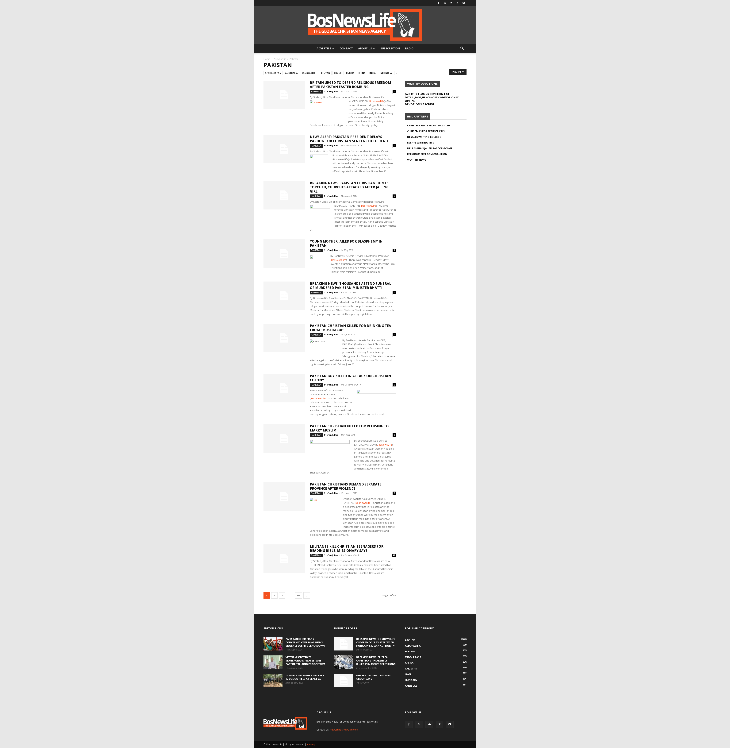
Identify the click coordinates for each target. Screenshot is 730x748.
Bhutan (325, 72)
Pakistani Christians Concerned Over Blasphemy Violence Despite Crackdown (305, 642)
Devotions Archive (420, 104)
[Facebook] (438, 3)
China (361, 72)
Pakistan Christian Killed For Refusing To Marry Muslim (349, 428)
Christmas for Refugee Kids (426, 131)
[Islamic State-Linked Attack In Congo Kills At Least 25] (272, 680)
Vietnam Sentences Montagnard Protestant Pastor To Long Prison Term (305, 660)
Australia (291, 72)
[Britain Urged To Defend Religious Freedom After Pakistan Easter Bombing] (284, 95)
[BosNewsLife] (365, 25)
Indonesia (386, 72)
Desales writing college (424, 137)
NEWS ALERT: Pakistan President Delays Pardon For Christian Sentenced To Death (350, 139)
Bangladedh (309, 72)
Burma (350, 72)
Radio (409, 48)
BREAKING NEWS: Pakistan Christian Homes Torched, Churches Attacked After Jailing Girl (349, 187)
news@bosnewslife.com (344, 729)
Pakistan (316, 91)
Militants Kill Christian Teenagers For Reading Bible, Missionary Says (346, 548)
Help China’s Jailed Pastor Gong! (429, 148)
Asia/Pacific (280, 59)
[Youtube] (464, 3)
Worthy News (416, 159)
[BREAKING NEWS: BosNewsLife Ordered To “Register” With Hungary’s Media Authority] (343, 643)
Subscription (390, 48)
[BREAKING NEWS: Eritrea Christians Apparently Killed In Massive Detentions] (343, 662)
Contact (346, 48)
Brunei (338, 72)
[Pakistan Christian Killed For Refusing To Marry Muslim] (284, 438)
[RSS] (445, 3)
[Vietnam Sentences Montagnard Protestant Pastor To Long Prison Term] (272, 662)
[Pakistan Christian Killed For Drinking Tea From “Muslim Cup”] (284, 338)
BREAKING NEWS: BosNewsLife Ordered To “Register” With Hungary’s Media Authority (375, 642)
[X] (457, 3)
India (372, 72)
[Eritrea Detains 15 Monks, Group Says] (343, 680)
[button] (462, 49)
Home (266, 59)
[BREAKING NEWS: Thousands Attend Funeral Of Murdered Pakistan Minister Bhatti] (284, 296)
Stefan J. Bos (331, 91)
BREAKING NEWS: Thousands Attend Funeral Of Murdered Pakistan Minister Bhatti (350, 285)
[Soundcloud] (451, 3)
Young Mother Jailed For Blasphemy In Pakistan (346, 243)
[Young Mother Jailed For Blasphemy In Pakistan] (284, 253)
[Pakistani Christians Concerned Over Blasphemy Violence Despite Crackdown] (272, 643)
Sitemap (311, 744)
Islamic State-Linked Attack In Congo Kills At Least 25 (305, 677)
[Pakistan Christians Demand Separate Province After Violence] (284, 496)
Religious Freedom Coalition (427, 154)
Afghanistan (273, 72)
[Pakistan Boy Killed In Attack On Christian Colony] (284, 388)
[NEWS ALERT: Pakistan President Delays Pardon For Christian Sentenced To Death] (284, 149)
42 (394, 555)
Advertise (324, 48)
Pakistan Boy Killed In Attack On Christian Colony (350, 378)
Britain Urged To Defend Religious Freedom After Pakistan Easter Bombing (350, 84)
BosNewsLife (376, 101)
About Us (365, 48)
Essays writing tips (420, 142)
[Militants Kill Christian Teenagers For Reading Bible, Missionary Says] (284, 558)
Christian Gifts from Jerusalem (428, 125)
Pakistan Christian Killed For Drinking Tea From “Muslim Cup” (350, 328)
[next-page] (306, 595)
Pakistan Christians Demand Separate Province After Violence (345, 486)
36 (298, 595)
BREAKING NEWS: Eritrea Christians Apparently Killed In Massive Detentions (376, 660)
